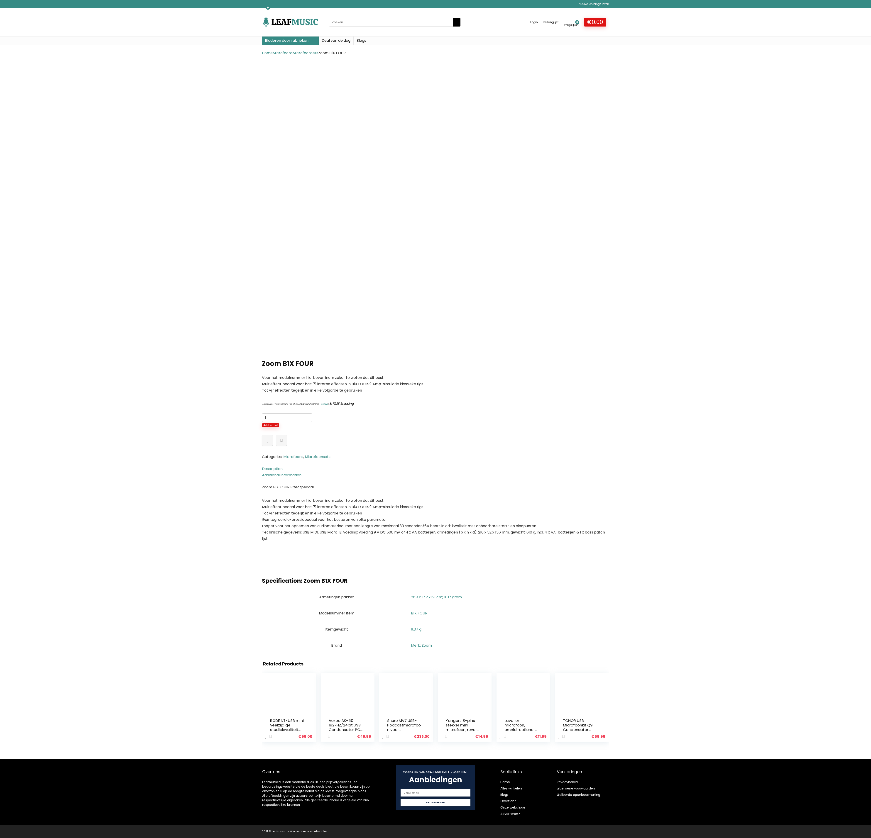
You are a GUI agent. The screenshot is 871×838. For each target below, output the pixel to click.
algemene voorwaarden (576, 788)
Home (267, 53)
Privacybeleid (567, 782)
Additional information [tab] (281, 475)
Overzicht (508, 801)
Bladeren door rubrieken (286, 40)
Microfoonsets (305, 53)
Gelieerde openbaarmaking (578, 794)
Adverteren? (510, 813)
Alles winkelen (511, 788)
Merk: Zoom (421, 645)
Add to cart (270, 425)
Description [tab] (272, 468)
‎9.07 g (416, 629)
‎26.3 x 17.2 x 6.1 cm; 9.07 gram (436, 597)
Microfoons (283, 53)
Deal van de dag (336, 40)
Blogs (361, 40)
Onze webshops (513, 807)
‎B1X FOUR (419, 613)
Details (324, 403)
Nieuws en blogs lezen (594, 4)
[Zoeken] (456, 22)
